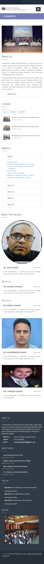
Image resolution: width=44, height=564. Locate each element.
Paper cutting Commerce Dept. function (21, 164)
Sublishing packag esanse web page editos (25, 126)
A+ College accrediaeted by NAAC (15, 473)
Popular (5, 112)
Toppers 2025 (12, 162)
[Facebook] (22, 559)
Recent (13, 112)
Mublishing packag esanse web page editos (25, 136)
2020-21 (10, 198)
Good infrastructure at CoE (12, 456)
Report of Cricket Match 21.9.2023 (19, 178)
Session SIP (12, 171)
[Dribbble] (31, 559)
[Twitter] (27, 559)
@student (8, 487)
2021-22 (10, 192)
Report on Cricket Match (16, 173)
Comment (21, 112)
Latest (10, 156)
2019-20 (10, 204)
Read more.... (12, 94)
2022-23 (10, 185)
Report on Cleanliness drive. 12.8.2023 (21, 175)
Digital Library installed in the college (16, 462)
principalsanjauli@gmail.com (24, 442)
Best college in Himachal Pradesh (14, 467)
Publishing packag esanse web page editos (25, 117)
